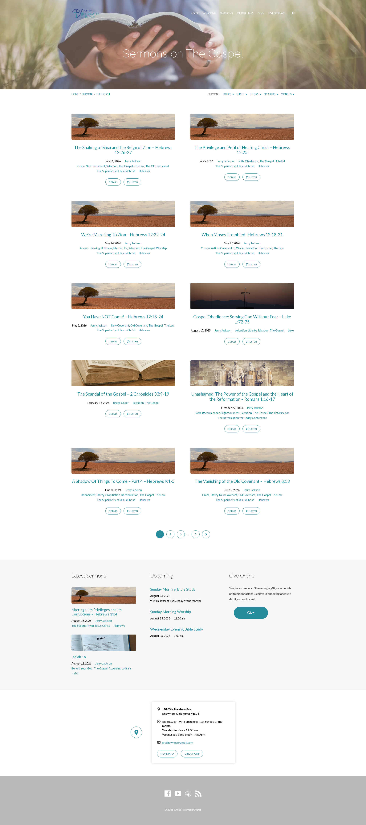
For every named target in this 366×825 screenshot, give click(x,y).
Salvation (111, 166)
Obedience (251, 161)
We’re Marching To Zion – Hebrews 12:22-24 (123, 234)
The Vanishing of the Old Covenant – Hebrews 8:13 (242, 481)
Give (261, 13)
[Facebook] (168, 793)
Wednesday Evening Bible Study (176, 629)
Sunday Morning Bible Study (173, 589)
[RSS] (198, 793)
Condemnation (210, 248)
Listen (134, 182)
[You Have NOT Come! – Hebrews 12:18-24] (123, 306)
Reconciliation (129, 495)
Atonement (88, 495)
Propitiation (112, 495)
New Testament (95, 166)
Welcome (209, 13)
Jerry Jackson (133, 161)
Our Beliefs (245, 13)
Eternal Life (120, 248)
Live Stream (276, 13)
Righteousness (230, 413)
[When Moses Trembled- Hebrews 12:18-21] (242, 224)
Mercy (100, 495)
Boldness (106, 248)
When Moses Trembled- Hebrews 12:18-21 (242, 234)
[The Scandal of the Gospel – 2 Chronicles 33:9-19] (123, 383)
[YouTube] (178, 793)
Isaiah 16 (78, 657)
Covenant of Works (232, 248)
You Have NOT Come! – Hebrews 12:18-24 (123, 316)
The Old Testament (157, 166)
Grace (81, 166)
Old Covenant (138, 325)
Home (195, 13)
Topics (226, 94)
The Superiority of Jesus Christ (116, 171)
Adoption (241, 330)
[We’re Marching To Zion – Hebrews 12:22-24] (123, 224)
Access (84, 248)
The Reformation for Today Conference (242, 417)
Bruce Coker (121, 402)
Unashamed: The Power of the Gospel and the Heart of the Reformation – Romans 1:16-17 (242, 396)
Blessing (95, 248)
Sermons (226, 13)
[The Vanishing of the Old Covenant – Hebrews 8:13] (242, 471)
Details (113, 182)
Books (254, 94)
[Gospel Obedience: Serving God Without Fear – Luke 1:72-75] (242, 306)
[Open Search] (293, 13)
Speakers (269, 94)
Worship (161, 248)
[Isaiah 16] (103, 648)
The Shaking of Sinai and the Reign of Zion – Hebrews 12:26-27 (123, 150)
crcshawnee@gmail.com (177, 742)
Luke (291, 330)
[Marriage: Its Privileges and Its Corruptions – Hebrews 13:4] (103, 600)
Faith (241, 161)
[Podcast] (188, 793)
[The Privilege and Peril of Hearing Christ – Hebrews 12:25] (242, 137)
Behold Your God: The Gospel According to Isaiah (101, 668)
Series (240, 94)
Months (286, 94)
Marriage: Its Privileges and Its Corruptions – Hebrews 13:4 (96, 611)
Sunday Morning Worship (170, 612)
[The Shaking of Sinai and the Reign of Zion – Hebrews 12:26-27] (123, 137)
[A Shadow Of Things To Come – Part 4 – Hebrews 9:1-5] (123, 471)
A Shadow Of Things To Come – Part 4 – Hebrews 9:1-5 (123, 481)
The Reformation (279, 413)
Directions (192, 753)
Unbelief (280, 161)
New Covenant (120, 325)
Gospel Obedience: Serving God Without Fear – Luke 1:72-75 (242, 319)
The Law (139, 166)
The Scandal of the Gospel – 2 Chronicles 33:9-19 (123, 394)
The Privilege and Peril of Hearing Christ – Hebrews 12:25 (242, 150)
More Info (167, 753)
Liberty (252, 330)
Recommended (211, 413)
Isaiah (75, 673)
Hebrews (144, 171)
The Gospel (103, 94)
